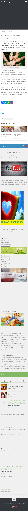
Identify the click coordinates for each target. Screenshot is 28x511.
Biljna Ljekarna (4, 265)
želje (11, 349)
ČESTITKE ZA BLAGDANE (16, 345)
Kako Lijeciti (3, 266)
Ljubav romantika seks (9, 339)
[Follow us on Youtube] (26, 146)
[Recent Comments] (17, 381)
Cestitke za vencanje (16, 402)
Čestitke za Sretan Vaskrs (5, 349)
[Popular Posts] (11, 381)
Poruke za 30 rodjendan (22, 339)
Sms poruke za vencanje (7, 491)
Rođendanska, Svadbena (14, 405)
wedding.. (10, 345)
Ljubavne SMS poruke (16, 337)
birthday (5, 333)
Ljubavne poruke (6, 337)
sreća (5, 345)
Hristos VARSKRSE (19, 335)
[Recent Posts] (4, 381)
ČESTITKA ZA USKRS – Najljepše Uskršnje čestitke (13, 429)
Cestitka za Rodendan (6, 244)
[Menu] (26, 2)
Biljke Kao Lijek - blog (6, 259)
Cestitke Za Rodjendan (7, 38)
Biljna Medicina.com (5, 256)
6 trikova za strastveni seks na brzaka (17, 394)
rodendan (20, 341)
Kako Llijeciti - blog (5, 257)
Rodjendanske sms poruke (8, 343)
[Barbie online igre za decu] (12, 325)
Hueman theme (21, 503)
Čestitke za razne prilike (13, 384)
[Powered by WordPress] (8, 503)
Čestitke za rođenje (15, 347)
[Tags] (23, 381)
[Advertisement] (14, 15)
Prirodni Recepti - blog (6, 261)
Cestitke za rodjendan (7, 2)
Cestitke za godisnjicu (12, 333)
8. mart (2, 333)
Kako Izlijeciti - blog (5, 263)
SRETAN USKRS (19, 343)
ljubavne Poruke (5, 240)
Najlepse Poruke (5, 242)
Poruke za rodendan (5, 246)
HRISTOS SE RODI (12, 335)
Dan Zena (7, 335)
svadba (7, 345)
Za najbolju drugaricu (6, 134)
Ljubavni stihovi (22, 337)
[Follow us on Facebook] (23, 146)
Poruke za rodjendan (6, 31)
